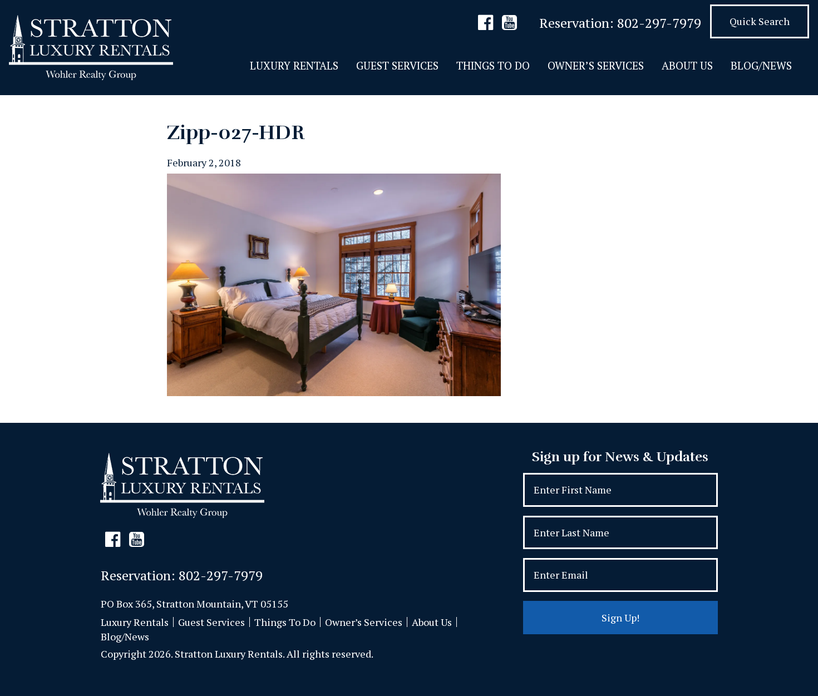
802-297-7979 (659, 23)
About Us (687, 65)
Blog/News (761, 65)
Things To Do (493, 65)
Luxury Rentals (294, 65)
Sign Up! (620, 617)
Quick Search (760, 21)
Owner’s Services (596, 65)
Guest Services (397, 65)
